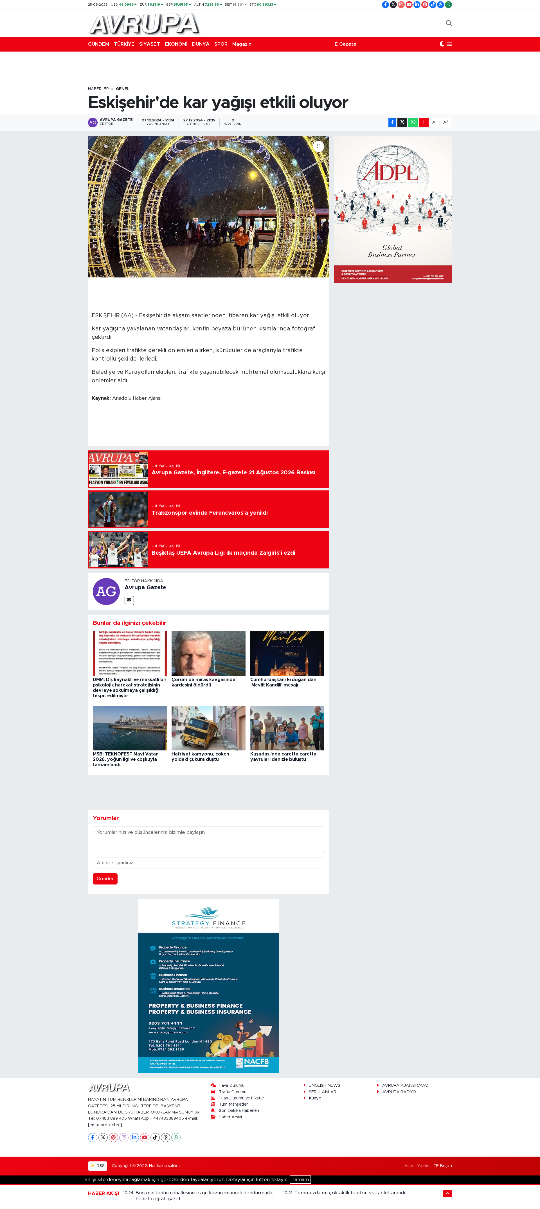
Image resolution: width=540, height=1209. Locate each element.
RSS (100, 1166)
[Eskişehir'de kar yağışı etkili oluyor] (208, 206)
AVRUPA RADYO (399, 1092)
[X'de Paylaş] (402, 122)
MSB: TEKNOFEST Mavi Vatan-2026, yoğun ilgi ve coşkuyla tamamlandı (126, 759)
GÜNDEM (98, 44)
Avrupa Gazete (145, 587)
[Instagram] (124, 1137)
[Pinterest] (113, 1137)
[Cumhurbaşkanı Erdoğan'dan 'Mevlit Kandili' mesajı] (287, 653)
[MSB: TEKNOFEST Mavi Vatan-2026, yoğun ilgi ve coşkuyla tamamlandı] (130, 727)
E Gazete (345, 44)
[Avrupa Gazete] (144, 23)
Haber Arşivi (230, 1117)
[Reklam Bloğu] (208, 985)
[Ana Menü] (449, 44)
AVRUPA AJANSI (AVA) (405, 1085)
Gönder (105, 878)
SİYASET (149, 44)
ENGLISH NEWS (324, 1085)
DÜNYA (201, 44)
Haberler (98, 89)
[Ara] (449, 23)
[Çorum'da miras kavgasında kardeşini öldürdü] (209, 653)
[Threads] (165, 1137)
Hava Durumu (231, 1085)
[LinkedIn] (134, 1137)
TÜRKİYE (124, 44)
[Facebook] (92, 1137)
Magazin (241, 44)
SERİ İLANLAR (322, 1092)
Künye (315, 1098)
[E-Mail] (129, 600)
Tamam (300, 1179)
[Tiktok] (155, 1137)
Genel (123, 89)
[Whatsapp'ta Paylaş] (413, 122)
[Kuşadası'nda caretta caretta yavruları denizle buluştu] (287, 727)
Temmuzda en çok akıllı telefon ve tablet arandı (349, 1192)
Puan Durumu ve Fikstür (241, 1098)
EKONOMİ (176, 44)
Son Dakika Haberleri (239, 1110)
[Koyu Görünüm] (442, 44)
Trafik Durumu (232, 1092)
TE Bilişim (442, 1166)
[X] (103, 1137)
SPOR (221, 44)
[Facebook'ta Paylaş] (392, 122)
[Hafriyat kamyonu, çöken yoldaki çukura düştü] (209, 727)
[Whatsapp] (176, 1137)
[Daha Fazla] (424, 122)
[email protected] (105, 1125)
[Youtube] (144, 1137)
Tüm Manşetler (233, 1104)
